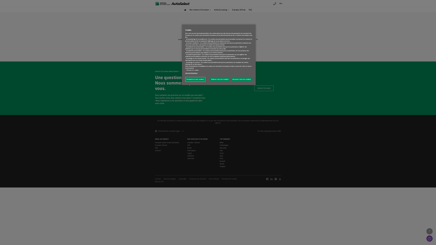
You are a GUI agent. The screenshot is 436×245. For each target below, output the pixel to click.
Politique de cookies (192, 70)
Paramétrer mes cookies (195, 79)
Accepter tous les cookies (242, 79)
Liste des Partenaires (191, 73)
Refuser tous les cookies (220, 79)
